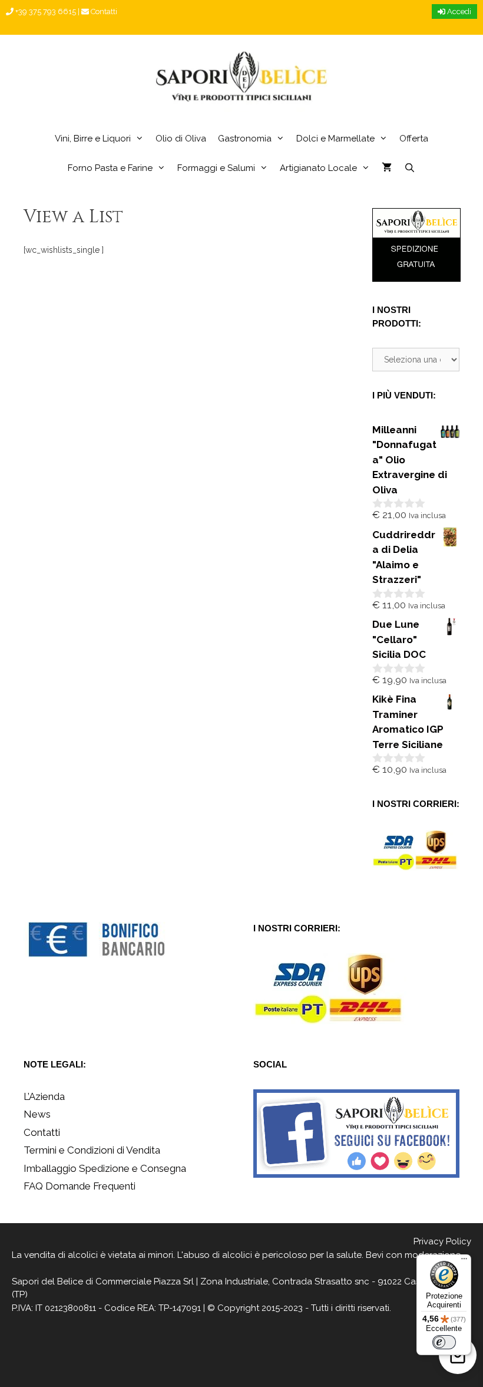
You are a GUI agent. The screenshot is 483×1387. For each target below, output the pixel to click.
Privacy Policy (442, 1241)
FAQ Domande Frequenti (79, 1186)
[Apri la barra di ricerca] (409, 168)
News (37, 1114)
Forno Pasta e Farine (110, 168)
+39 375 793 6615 (45, 11)
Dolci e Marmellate (335, 138)
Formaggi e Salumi (216, 168)
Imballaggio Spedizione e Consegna (105, 1168)
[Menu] (464, 1261)
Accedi (458, 11)
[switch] (444, 1342)
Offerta (413, 138)
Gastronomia (245, 138)
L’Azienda (44, 1096)
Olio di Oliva (181, 138)
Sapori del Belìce (47, 1281)
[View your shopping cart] (387, 168)
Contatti (103, 11)
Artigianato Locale (318, 168)
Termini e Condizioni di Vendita (92, 1150)
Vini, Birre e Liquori (93, 138)
